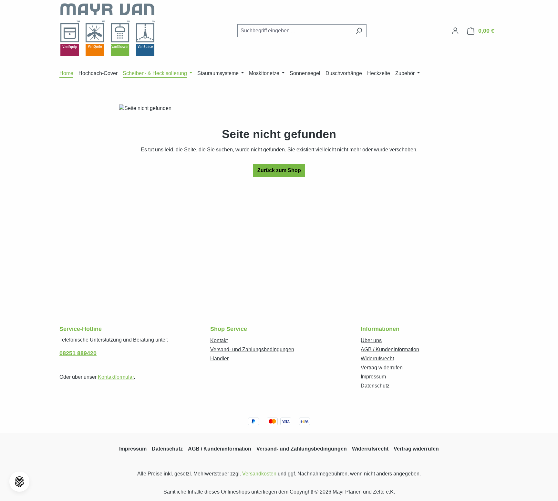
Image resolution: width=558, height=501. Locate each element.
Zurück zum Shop (279, 170)
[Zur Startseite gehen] (107, 30)
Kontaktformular (116, 377)
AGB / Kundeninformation (390, 349)
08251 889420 (78, 353)
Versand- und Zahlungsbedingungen (252, 349)
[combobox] (294, 30)
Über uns (371, 340)
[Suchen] (359, 30)
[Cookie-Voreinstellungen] (19, 481)
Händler (219, 358)
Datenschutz (375, 385)
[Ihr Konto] (455, 30)
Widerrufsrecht (377, 358)
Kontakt (219, 340)
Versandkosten (259, 473)
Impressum (373, 376)
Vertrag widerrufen (382, 367)
